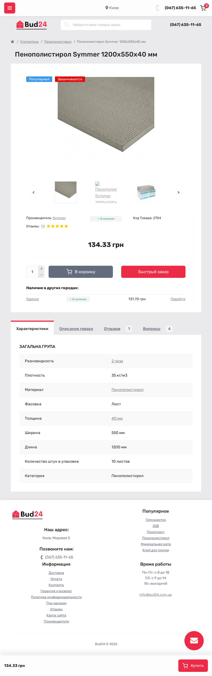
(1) (43, 226)
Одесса (32, 299)
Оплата (56, 579)
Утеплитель (29, 42)
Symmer (59, 218)
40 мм (117, 418)
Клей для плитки (155, 550)
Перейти (178, 299)
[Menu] (9, 8)
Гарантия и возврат (56, 591)
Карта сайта (56, 615)
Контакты (56, 585)
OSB (156, 526)
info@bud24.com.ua (155, 595)
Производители (56, 621)
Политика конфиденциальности (56, 597)
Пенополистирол (57, 42)
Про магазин (56, 603)
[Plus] (41, 269)
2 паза (117, 361)
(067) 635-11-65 (180, 8)
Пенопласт (156, 532)
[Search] (66, 24)
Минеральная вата (156, 544)
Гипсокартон (156, 520)
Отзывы (56, 609)
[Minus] (41, 275)
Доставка (56, 573)
